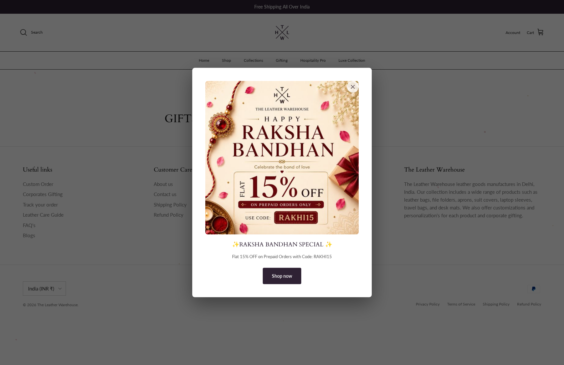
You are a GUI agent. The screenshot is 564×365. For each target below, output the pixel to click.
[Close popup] (353, 86)
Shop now (282, 276)
